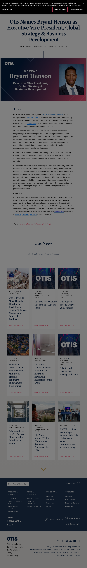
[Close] (83, 3)
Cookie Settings (7, 9)
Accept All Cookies (60, 9)
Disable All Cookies (76, 9)
